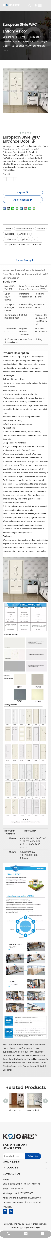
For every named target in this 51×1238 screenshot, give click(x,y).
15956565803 (27, 1193)
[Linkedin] (5, 1211)
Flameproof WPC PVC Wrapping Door (16, 1110)
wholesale (24, 233)
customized (11, 239)
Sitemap (15, 1227)
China (8, 228)
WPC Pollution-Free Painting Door (34, 1110)
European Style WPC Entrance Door (23, 244)
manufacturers (24, 228)
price (25, 239)
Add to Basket (21, 199)
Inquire (21, 192)
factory (41, 228)
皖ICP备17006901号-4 (30, 1227)
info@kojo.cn (17, 1188)
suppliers (9, 233)
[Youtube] (11, 1211)
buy (35, 239)
